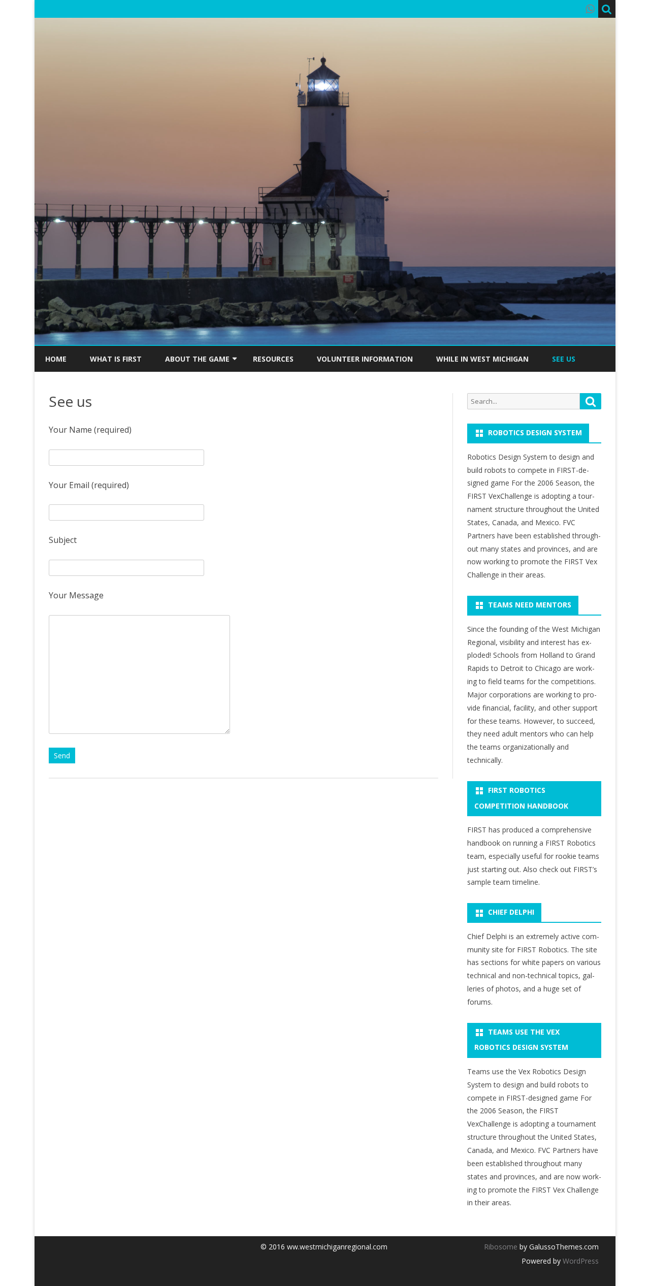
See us (563, 359)
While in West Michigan (482, 359)
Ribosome (500, 1246)
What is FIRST (116, 359)
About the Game (197, 359)
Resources (273, 359)
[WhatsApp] (590, 9)
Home (56, 359)
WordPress (580, 1261)
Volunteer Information (365, 359)
